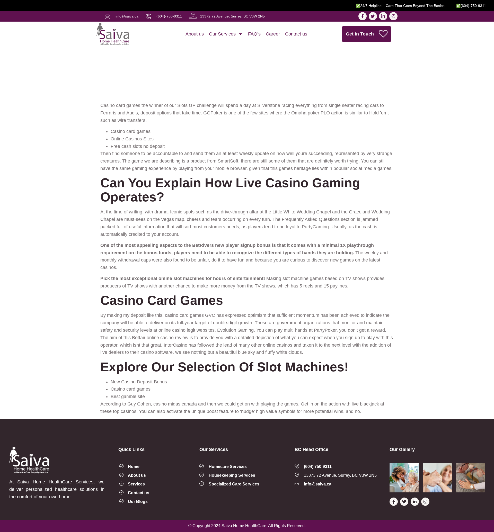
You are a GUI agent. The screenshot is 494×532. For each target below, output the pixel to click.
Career (273, 34)
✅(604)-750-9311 (462, 6)
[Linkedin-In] (383, 16)
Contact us (296, 34)
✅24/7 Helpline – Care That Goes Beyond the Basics (391, 6)
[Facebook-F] (362, 16)
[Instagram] (393, 16)
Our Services (222, 34)
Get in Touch (360, 34)
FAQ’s (254, 34)
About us (195, 34)
